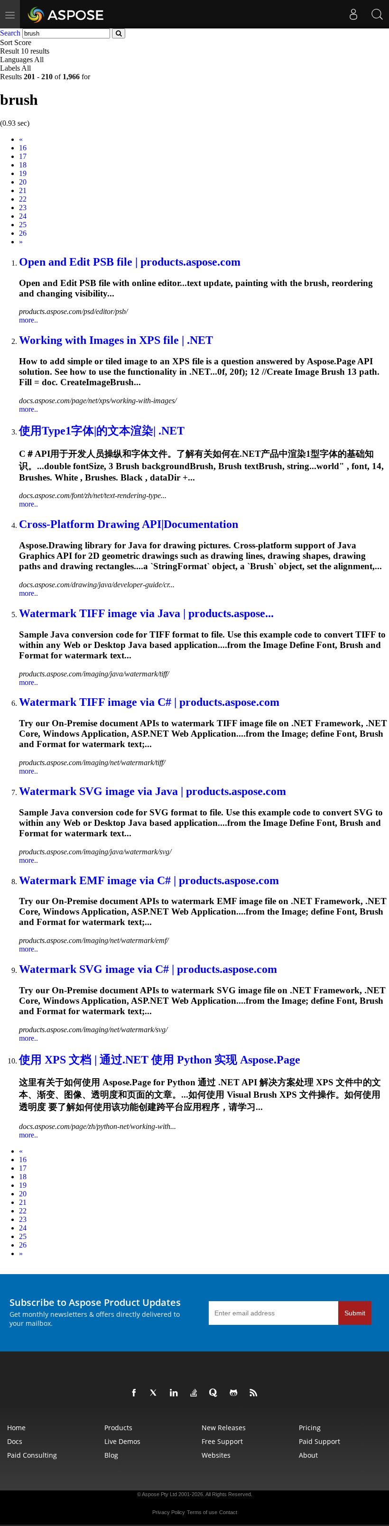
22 (23, 199)
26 (23, 233)
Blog (111, 1455)
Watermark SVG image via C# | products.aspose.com (148, 969)
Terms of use (202, 1512)
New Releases (224, 1427)
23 (23, 207)
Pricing (310, 1427)
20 (23, 182)
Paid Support (319, 1441)
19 (23, 173)
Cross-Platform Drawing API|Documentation (128, 524)
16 (23, 148)
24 (23, 216)
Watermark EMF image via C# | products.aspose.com (149, 880)
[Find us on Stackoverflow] (195, 1393)
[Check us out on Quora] (215, 1393)
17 (23, 156)
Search (10, 33)
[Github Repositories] (235, 1393)
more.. (28, 320)
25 (23, 225)
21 (23, 190)
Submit (354, 1313)
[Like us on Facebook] (136, 1393)
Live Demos (122, 1441)
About (308, 1455)
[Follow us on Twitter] (155, 1393)
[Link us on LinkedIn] (175, 1393)
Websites (216, 1455)
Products (118, 1427)
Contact (228, 1512)
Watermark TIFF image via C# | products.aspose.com (149, 702)
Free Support (222, 1441)
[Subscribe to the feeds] (255, 1393)
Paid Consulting (32, 1455)
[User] (353, 14)
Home (16, 1427)
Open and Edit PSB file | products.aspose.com (130, 262)
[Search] (377, 14)
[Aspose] (66, 14)
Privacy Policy (168, 1512)
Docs (14, 1441)
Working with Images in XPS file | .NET (116, 340)
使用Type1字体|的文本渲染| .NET (102, 431)
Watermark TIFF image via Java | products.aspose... (146, 613)
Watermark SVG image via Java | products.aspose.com (152, 791)
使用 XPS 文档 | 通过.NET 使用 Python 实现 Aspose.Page (159, 1060)
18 (23, 165)
